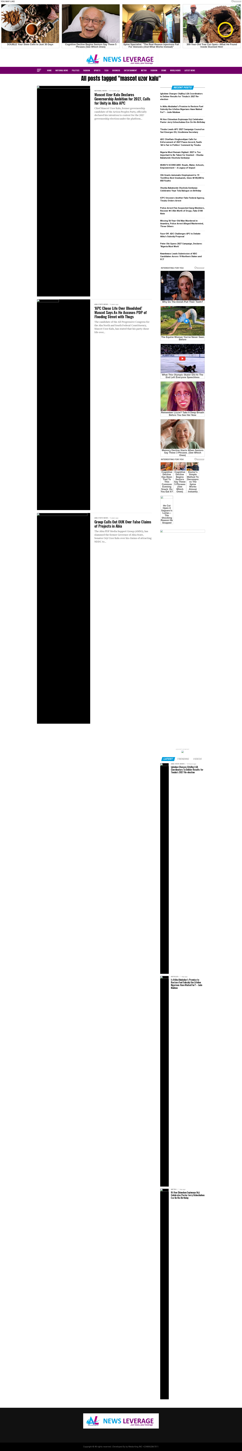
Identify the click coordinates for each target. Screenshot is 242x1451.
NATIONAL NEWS (61, 70)
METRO (144, 70)
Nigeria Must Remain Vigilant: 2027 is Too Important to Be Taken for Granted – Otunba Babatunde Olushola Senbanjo (181, 155)
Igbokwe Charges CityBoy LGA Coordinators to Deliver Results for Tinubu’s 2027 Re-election (181, 97)
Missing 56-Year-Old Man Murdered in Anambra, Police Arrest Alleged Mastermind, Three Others (182, 224)
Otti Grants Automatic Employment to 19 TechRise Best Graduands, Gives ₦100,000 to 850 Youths (182, 178)
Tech (106, 70)
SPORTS (97, 70)
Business (116, 70)
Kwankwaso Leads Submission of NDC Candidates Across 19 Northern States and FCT (181, 257)
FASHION (86, 70)
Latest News (189, 70)
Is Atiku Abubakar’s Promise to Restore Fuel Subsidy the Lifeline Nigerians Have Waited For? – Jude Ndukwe (181, 109)
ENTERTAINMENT (130, 70)
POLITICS (75, 70)
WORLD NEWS (175, 70)
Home (49, 70)
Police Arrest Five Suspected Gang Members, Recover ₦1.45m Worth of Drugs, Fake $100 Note (182, 211)
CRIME (163, 70)
